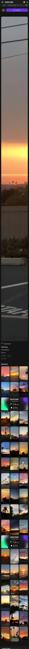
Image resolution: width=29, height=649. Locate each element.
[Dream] (23, 634)
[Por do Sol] (5, 634)
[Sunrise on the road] (5, 480)
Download (17, 10)
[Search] (26, 5)
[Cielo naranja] (23, 465)
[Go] (5, 433)
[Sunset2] (5, 496)
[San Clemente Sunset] (23, 571)
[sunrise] (5, 465)
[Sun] (14, 618)
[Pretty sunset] (23, 433)
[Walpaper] (5, 571)
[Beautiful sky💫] (23, 389)
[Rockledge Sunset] (14, 571)
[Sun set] (14, 465)
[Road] (5, 389)
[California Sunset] (5, 418)
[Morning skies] (23, 618)
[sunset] (23, 496)
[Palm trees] (5, 511)
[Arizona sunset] (14, 449)
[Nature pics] (23, 480)
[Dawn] (5, 449)
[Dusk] (23, 418)
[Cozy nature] (14, 511)
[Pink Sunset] (5, 373)
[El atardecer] (5, 618)
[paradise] (14, 433)
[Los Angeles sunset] (5, 587)
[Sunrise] (5, 527)
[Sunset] (14, 373)
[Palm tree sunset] (23, 602)
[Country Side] (5, 556)
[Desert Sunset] (23, 587)
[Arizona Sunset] (5, 602)
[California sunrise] (14, 634)
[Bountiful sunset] (14, 527)
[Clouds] (14, 556)
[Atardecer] (14, 496)
